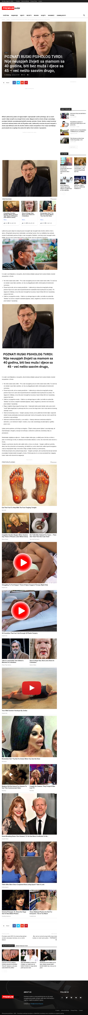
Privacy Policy (34, 1)
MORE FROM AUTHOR (22, 946)
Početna (6, 15)
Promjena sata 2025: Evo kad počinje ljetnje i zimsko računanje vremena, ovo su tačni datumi (14, 938)
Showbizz (51, 15)
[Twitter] (66, 997)
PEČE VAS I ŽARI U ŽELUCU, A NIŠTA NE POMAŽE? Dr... (79, 187)
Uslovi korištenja (25, 1)
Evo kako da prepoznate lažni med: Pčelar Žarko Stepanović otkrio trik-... (66, 170)
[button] (84, 15)
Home (3, 19)
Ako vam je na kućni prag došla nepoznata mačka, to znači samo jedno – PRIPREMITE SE (44, 938)
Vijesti (22, 15)
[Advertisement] (29, 102)
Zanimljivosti (61, 15)
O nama (18, 1)
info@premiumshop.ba (36, 1004)
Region (36, 15)
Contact (40, 1)
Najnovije (14, 15)
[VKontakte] (76, 997)
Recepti (29, 15)
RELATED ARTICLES (8, 946)
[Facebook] (62, 997)
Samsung (8, 74)
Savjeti (43, 15)
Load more (72, 147)
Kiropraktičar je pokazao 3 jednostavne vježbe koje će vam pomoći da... (78, 123)
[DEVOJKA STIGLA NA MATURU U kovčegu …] (64, 116)
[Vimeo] (71, 997)
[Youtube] (80, 997)
